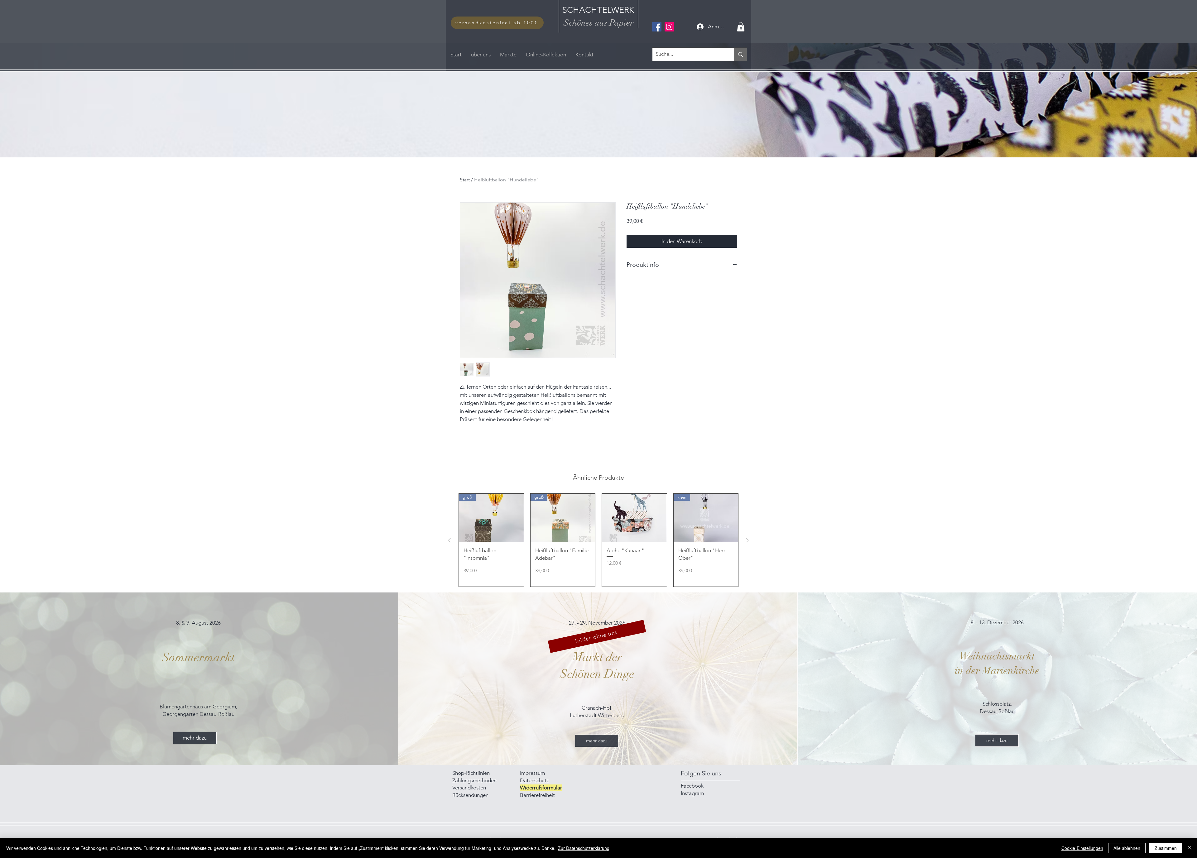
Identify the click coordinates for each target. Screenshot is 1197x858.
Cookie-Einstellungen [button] (1082, 848)
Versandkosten (469, 787)
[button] (741, 26)
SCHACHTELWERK (598, 10)
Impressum (533, 773)
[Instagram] (669, 26)
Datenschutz (534, 780)
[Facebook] (656, 26)
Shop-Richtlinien (471, 773)
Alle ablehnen (1126, 848)
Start (465, 180)
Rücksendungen (470, 795)
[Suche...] (740, 54)
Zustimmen (1166, 848)
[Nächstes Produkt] (747, 540)
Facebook (692, 786)
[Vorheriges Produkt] (449, 540)
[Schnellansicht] (634, 518)
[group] (598, 540)
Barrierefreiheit (537, 795)
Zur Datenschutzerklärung (583, 848)
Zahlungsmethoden (475, 780)
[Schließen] (1189, 848)
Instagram (692, 793)
